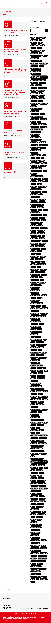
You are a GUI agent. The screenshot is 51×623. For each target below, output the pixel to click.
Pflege (32, 404)
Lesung (32, 342)
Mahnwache (40, 347)
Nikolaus (33, 378)
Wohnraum (40, 563)
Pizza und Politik (34, 414)
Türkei (32, 517)
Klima (41, 280)
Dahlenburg (34, 160)
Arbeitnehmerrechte (35, 68)
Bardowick (41, 98)
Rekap (38, 427)
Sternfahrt (40, 504)
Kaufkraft (44, 274)
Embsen (33, 184)
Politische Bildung (35, 417)
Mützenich (40, 370)
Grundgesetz (34, 238)
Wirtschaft (33, 558)
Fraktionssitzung (35, 212)
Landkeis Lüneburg (35, 318)
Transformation (41, 514)
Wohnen (33, 563)
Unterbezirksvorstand (36, 527)
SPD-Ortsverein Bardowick (37, 445)
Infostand (43, 256)
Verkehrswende (34, 535)
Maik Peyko (33, 350)
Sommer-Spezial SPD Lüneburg (38, 483)
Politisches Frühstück (35, 422)
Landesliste (44, 308)
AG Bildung (33, 42)
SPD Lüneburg (43, 435)
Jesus (43, 261)
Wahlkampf (43, 548)
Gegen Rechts (44, 228)
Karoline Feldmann (40, 272)
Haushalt (45, 241)
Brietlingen (33, 124)
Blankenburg (43, 119)
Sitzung (39, 475)
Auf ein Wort (38, 85)
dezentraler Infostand (36, 576)
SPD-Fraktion (43, 438)
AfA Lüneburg (34, 53)
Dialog (45, 171)
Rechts (32, 427)
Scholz (41, 467)
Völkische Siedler (35, 548)
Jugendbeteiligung (41, 264)
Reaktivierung (40, 425)
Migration (33, 357)
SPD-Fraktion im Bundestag (37, 440)
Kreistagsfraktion (35, 300)
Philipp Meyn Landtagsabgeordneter (39, 409)
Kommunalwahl (34, 293)
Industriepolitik (34, 256)
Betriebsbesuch (43, 103)
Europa (44, 191)
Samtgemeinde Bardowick (37, 458)
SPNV (32, 456)
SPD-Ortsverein (42, 443)
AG (40, 40)
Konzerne (33, 298)
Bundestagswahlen (35, 137)
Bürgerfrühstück (43, 145)
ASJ (43, 45)
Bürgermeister (34, 147)
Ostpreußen (34, 401)
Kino (41, 277)
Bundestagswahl (35, 134)
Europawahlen (34, 194)
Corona (33, 158)
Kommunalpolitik (35, 290)
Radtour (33, 425)
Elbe (46, 181)
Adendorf (33, 48)
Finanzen (33, 207)
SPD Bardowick (34, 435)
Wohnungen (34, 569)
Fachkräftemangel (35, 197)
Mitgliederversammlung (36, 365)
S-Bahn (32, 433)
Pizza (40, 412)
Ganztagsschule (34, 228)
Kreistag (40, 298)
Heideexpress (34, 243)
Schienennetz (34, 467)
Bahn (41, 93)
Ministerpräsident (35, 360)
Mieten (32, 355)
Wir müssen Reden (42, 556)
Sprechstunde (34, 499)
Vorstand (44, 540)
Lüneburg (33, 347)
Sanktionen (33, 465)
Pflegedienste (40, 404)
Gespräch (33, 233)
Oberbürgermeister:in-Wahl (37, 388)
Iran (32, 259)
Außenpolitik (34, 93)
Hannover (42, 238)
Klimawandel (42, 282)
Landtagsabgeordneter (36, 331)
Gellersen (33, 230)
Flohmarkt (33, 210)
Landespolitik (44, 313)
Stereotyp (33, 504)
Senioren (41, 473)
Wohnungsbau (42, 569)
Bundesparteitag (35, 127)
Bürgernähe (42, 147)
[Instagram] (7, 608)
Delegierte (41, 160)
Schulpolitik (39, 470)
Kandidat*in (43, 269)
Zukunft (38, 571)
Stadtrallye (42, 499)
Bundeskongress (42, 124)
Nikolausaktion (41, 378)
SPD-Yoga (43, 453)
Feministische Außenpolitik (37, 204)
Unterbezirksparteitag (36, 524)
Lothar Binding (40, 342)
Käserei (38, 308)
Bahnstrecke (41, 95)
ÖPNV (32, 582)
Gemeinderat (41, 230)
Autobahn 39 (41, 90)
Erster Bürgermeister (35, 191)
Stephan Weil (42, 501)
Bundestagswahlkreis (36, 140)
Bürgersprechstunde (35, 150)
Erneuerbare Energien (36, 189)
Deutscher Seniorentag (36, 168)
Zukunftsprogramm (35, 574)
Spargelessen (34, 496)
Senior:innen (34, 473)
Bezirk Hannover (34, 111)
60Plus (38, 37)
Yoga (32, 571)
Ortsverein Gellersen (43, 396)
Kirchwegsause (34, 280)
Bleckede (33, 121)
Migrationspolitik (42, 357)
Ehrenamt (45, 178)
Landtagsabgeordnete (36, 329)
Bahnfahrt (33, 95)
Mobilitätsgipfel (41, 368)
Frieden (43, 220)
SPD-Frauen (33, 443)
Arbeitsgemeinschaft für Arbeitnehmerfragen (36, 77)
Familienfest (34, 202)
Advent (39, 48)
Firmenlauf (40, 207)
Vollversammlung (35, 540)
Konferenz (44, 295)
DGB (43, 158)
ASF (39, 45)
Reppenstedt (34, 430)
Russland (41, 430)
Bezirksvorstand (34, 114)
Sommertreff (34, 488)
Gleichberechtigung (35, 235)
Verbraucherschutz (35, 532)
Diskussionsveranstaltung (37, 176)
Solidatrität (40, 478)
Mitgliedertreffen (35, 363)
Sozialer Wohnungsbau (36, 493)
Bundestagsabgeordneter (36, 129)
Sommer (33, 480)
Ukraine (39, 519)
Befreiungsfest (34, 103)
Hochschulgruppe (40, 246)
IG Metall (43, 248)
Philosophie (33, 412)
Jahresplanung (39, 259)
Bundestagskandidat (35, 132)
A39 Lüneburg (34, 40)
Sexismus (33, 475)
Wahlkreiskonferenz (35, 550)
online (32, 579)
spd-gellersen (44, 579)
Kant (32, 272)
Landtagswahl (34, 334)
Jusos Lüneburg (34, 269)
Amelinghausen (34, 58)
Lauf (45, 339)
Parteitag (41, 401)
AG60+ (40, 42)
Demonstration (42, 165)
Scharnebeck (41, 465)
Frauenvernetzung (35, 220)
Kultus (32, 308)
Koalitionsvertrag (35, 287)
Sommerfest (34, 486)
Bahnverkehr (34, 98)
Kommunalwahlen (35, 295)
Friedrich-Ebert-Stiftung (36, 223)
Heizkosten (42, 243)
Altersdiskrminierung (36, 55)
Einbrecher (33, 181)
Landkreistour (34, 324)
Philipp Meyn (34, 407)
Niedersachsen (41, 375)
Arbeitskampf (34, 82)
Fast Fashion (42, 202)
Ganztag (40, 225)
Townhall (33, 514)
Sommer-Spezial (41, 480)
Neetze (40, 373)
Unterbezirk (34, 522)
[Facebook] (4, 608)
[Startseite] (3, 589)
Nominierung (34, 381)
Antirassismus (34, 66)
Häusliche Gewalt (35, 248)
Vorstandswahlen (35, 545)
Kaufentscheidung (35, 274)
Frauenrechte (34, 217)
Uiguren (33, 519)
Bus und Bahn (34, 142)
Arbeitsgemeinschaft (35, 74)
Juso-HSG (33, 267)
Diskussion (33, 173)
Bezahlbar (33, 106)
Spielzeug (42, 496)
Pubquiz (45, 422)
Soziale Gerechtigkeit (35, 491)
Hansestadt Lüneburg (36, 241)
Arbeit (41, 66)
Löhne (32, 344)
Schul (46, 467)
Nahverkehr (33, 373)
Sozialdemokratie (43, 488)
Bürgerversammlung (35, 155)
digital (44, 576)
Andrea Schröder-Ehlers (36, 61)
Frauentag (42, 217)
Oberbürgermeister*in (36, 386)
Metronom (43, 352)
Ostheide (45, 399)
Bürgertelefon (34, 153)
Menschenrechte (35, 352)
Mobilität (33, 368)
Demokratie (34, 165)
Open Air (40, 394)
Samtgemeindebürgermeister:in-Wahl (38, 462)
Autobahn (33, 90)
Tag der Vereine (34, 509)
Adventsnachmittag (35, 50)
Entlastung (33, 186)
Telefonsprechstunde (35, 511)
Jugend (33, 264)
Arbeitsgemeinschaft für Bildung (38, 80)
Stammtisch (34, 501)
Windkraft (33, 556)
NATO (46, 370)
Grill (43, 235)
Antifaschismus (43, 63)
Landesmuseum (34, 311)
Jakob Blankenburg (35, 261)
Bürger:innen (42, 142)
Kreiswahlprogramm (35, 305)
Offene (32, 391)
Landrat (41, 324)
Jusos (39, 267)
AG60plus (33, 45)
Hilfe (32, 246)
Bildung (42, 114)
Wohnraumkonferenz (36, 566)
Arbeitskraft (42, 82)
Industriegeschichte (35, 254)
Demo (44, 163)
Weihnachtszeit (34, 553)
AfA (43, 50)
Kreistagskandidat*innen (36, 303)
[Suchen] (46, 30)
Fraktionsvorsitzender (36, 215)
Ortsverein (33, 396)
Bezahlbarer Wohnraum (36, 108)
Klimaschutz (34, 282)
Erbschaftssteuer (42, 186)
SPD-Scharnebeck (35, 453)
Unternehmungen (35, 530)
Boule (39, 121)
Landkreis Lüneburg (35, 321)
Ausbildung (33, 88)
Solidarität (33, 478)
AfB (40, 53)
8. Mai (43, 37)
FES (41, 194)
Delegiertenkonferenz (36, 163)
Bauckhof (40, 101)
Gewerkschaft (41, 233)
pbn (37, 579)
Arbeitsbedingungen (35, 71)
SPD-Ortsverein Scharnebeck (37, 451)
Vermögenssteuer (35, 537)
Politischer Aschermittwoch (37, 420)
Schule (32, 470)
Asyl (32, 85)
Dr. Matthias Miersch (35, 178)
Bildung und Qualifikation (36, 116)
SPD (38, 433)
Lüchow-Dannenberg (41, 344)
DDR (38, 158)
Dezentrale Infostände (36, 171)
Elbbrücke (41, 181)
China (44, 155)
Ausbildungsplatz (42, 88)
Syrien (32, 506)
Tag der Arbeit (40, 506)
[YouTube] (10, 608)
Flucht (39, 210)
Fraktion (45, 210)
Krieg (44, 305)
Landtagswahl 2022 (35, 337)
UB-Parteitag (39, 517)
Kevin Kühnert (34, 277)
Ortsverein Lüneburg (35, 399)
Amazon (45, 55)
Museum (33, 370)
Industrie (39, 251)
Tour (44, 511)
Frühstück (33, 225)
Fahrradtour (42, 199)
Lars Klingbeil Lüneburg (36, 339)
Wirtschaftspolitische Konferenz (38, 561)
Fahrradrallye (34, 199)
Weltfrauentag (44, 553)
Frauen (44, 215)
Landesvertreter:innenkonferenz (38, 316)
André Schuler (34, 63)
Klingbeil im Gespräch (36, 285)
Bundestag (43, 127)
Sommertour (42, 486)
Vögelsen (43, 545)
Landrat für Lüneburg (35, 326)
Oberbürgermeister (35, 383)
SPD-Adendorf (34, 438)
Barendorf (33, 101)
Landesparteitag (34, 313)
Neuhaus (33, 375)
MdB (40, 350)
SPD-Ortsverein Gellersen (36, 448)
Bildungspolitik (34, 119)
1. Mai (32, 37)
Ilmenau (33, 251)
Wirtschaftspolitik (42, 558)
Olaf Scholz (33, 394)
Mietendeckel (40, 355)
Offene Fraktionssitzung (42, 391)
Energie (39, 184)
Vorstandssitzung (35, 543)
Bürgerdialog (34, 145)
